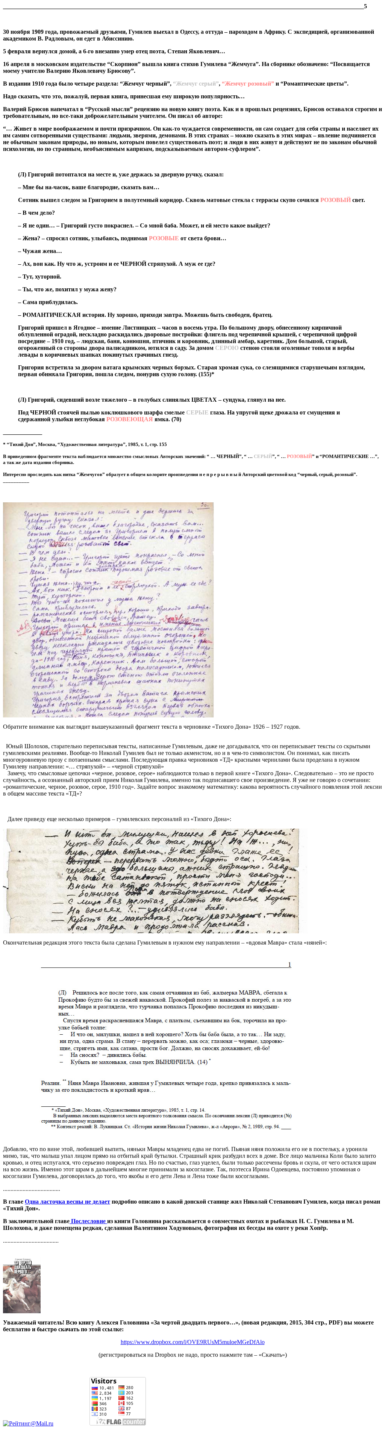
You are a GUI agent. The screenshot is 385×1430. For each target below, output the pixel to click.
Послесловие (88, 1221)
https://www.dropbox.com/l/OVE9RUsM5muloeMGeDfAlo (193, 1342)
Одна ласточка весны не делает (67, 1201)
